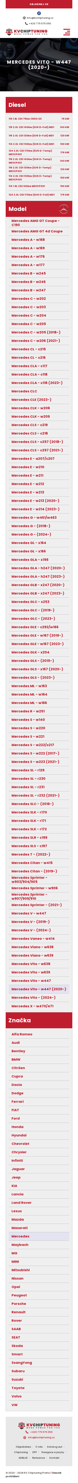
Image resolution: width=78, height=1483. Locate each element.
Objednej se (39, 4)
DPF (34, 1452)
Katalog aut (54, 1447)
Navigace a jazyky (52, 1452)
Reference (38, 1458)
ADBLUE (23, 1458)
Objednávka (23, 1447)
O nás (39, 1447)
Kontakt (54, 1458)
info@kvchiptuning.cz (40, 18)
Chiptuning (21, 1452)
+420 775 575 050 (40, 23)
